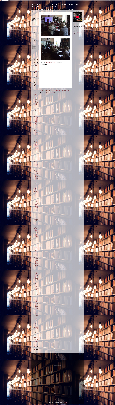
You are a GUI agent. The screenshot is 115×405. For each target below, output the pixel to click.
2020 (35, 60)
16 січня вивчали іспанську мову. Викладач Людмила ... (36, 262)
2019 (35, 62)
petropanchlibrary (77, 25)
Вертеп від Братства (36, 269)
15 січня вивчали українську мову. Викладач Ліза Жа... (36, 276)
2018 (35, 64)
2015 (35, 347)
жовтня (36, 71)
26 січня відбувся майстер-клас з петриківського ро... (36, 145)
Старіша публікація (66, 90)
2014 (35, 349)
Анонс (39, 9)
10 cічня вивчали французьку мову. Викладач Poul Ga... (36, 295)
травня (36, 84)
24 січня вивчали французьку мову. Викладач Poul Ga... (36, 165)
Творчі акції (34, 9)
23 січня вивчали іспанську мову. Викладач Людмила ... (36, 185)
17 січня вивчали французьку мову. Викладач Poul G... (36, 204)
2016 (35, 346)
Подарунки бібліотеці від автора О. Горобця (36, 242)
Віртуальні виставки (70, 9)
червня (36, 81)
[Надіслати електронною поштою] (57, 62)
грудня (36, 65)
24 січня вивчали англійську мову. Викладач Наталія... (36, 175)
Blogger (65, 402)
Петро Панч (58, 9)
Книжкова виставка (36, 328)
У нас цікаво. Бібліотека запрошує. (36, 333)
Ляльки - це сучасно (36, 127)
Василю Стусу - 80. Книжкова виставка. (36, 313)
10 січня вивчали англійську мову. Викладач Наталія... (36, 305)
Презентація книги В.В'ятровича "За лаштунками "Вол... (36, 100)
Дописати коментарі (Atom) (51, 92)
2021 (35, 59)
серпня (36, 76)
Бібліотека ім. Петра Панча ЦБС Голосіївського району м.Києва (54, 4)
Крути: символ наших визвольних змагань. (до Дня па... (36, 120)
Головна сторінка (55, 90)
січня (36, 94)
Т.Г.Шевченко (64, 9)
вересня (36, 74)
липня (36, 79)
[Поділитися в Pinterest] (61, 62)
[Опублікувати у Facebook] (60, 62)
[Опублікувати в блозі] (58, 62)
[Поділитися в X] (59, 62)
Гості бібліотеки (52, 9)
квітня (36, 86)
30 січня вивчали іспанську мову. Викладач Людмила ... (36, 110)
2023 (35, 56)
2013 (35, 351)
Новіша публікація (45, 90)
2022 (35, 57)
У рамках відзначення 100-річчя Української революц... (36, 223)
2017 (35, 344)
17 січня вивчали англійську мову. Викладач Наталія (36, 252)
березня (36, 89)
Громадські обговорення (45, 9)
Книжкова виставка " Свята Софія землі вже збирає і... (36, 213)
